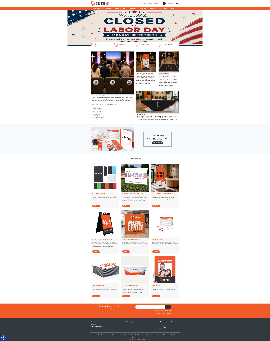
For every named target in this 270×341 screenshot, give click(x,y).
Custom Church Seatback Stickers (99, 95)
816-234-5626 (94, 324)
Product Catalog (127, 322)
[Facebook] (160, 327)
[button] (3, 338)
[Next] (250, 28)
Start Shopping (157, 142)
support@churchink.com (96, 326)
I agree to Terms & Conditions (165, 313)
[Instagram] (164, 327)
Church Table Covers (141, 114)
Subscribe (168, 307)
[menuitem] (98, 8)
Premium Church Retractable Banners (144, 73)
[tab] (134, 40)
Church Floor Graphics (164, 73)
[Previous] (20, 28)
